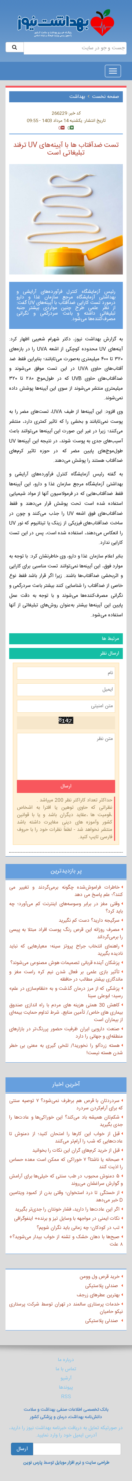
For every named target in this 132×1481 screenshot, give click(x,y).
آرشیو (66, 1378)
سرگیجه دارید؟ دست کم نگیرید (89, 921)
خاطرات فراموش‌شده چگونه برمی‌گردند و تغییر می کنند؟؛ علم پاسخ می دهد (66, 891)
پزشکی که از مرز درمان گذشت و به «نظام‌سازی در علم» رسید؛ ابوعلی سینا (66, 992)
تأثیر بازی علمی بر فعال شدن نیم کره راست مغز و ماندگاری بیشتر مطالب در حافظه (66, 976)
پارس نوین (33, 1462)
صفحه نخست (105, 97)
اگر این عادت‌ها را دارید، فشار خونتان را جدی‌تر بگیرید (67, 1209)
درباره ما (66, 1360)
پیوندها (66, 1387)
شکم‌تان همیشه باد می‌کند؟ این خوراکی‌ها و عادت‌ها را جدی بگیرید (66, 1121)
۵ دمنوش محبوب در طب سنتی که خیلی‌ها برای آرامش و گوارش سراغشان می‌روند (66, 1180)
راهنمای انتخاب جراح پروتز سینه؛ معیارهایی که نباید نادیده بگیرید (66, 950)
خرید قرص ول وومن (100, 1277)
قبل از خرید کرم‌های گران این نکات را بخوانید (76, 1151)
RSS (66, 1396)
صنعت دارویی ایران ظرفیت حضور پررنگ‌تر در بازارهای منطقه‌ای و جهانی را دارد (66, 1033)
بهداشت (77, 97)
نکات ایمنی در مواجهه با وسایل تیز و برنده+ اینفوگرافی (67, 1219)
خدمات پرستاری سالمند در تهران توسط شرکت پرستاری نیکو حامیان (66, 1308)
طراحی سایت (97, 1462)
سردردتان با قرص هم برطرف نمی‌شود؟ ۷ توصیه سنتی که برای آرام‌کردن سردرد (66, 1104)
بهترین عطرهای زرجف (98, 1295)
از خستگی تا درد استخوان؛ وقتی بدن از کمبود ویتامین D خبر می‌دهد (66, 1196)
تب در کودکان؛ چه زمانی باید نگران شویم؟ (78, 1228)
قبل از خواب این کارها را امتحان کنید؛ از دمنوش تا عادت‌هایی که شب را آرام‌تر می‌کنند (66, 1137)
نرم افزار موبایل (68, 1462)
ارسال (22, 1449)
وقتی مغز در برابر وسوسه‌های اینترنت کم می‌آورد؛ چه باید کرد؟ (66, 907)
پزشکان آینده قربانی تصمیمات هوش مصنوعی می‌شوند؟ (65, 963)
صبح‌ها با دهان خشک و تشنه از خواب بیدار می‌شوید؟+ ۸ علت (66, 1240)
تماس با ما (66, 1369)
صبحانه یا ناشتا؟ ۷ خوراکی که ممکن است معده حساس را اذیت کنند (66, 1163)
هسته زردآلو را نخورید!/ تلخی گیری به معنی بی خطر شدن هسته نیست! (66, 1049)
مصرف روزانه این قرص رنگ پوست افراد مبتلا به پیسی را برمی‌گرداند (66, 933)
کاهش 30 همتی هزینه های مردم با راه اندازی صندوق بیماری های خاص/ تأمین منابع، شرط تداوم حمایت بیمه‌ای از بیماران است (66, 1012)
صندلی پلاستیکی (102, 1286)
